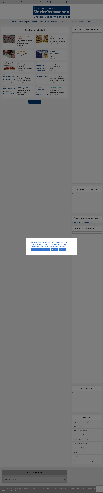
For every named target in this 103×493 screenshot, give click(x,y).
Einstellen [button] (54, 250)
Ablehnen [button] (35, 250)
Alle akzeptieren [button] (45, 250)
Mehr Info (62, 250)
